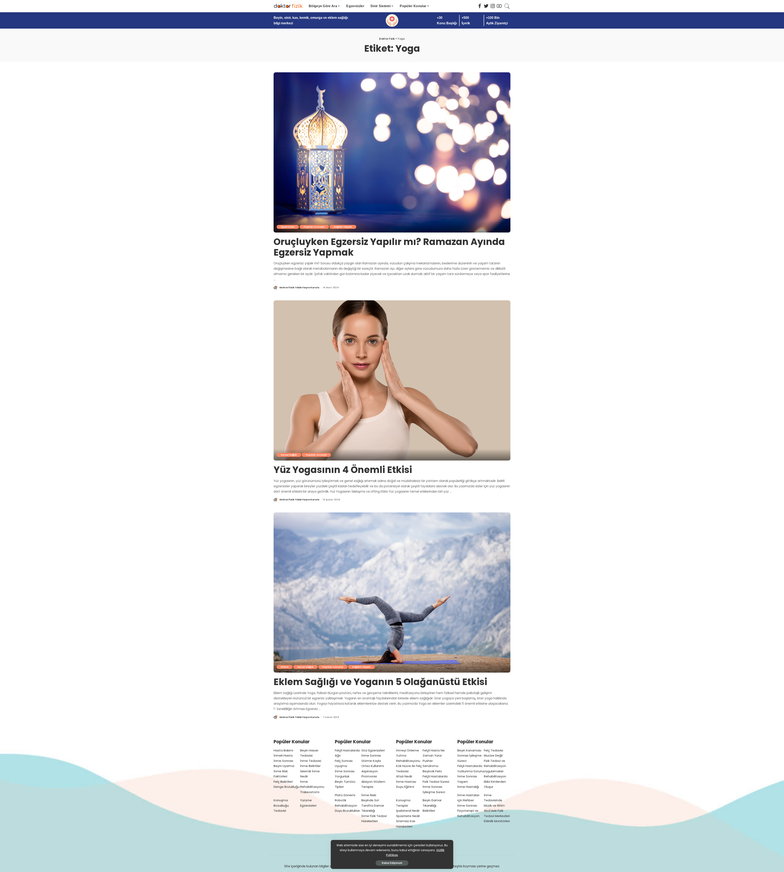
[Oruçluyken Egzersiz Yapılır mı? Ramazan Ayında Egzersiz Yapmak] (392, 152)
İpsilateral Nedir (408, 810)
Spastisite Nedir (408, 816)
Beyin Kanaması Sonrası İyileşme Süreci (469, 755)
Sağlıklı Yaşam (343, 226)
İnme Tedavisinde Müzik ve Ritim (494, 800)
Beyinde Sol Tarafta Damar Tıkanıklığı (372, 805)
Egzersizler (288, 226)
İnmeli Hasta (283, 755)
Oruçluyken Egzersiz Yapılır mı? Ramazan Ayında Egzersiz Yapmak (389, 247)
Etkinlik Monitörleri (497, 821)
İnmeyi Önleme (407, 750)
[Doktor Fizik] (288, 6)
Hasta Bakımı (283, 750)
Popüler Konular (314, 226)
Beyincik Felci (432, 771)
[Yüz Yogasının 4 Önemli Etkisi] (392, 380)
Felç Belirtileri (283, 781)
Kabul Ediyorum (392, 863)
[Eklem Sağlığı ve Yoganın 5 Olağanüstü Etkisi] (392, 592)
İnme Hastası (406, 781)
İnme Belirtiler (310, 766)
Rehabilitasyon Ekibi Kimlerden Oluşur (495, 781)
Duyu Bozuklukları (347, 810)
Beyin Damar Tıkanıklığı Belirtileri (432, 805)
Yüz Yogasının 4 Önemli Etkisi (343, 469)
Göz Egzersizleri (373, 750)
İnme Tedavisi (310, 761)
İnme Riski (368, 795)
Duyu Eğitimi (405, 787)
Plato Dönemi (345, 795)
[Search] (507, 6)
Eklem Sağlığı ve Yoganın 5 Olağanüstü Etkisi (380, 681)
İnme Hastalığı (468, 787)
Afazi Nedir (404, 776)
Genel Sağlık (289, 454)
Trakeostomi (309, 792)
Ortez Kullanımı (372, 766)
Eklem (284, 667)
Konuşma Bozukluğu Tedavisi (281, 805)
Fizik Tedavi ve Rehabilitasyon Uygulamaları (495, 766)
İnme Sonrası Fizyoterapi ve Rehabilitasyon (468, 810)
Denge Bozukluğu (287, 787)
